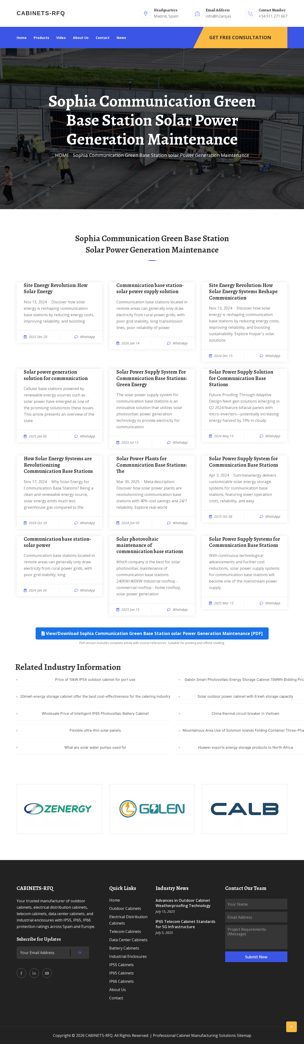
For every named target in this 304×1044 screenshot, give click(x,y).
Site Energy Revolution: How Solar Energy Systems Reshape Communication (243, 291)
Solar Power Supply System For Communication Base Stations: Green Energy (151, 378)
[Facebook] (21, 973)
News (121, 37)
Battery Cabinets (124, 948)
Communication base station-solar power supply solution (150, 288)
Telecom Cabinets (125, 931)
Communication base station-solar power (57, 542)
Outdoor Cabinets (125, 908)
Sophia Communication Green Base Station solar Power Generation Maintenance (161, 155)
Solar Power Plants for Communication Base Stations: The (151, 465)
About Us (81, 37)
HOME (62, 155)
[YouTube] (47, 973)
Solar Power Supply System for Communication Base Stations (243, 462)
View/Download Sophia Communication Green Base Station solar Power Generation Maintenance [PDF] (154, 633)
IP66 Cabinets (121, 981)
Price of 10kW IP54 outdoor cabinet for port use (95, 679)
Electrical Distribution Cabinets (128, 920)
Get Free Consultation (240, 37)
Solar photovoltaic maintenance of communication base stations (149, 545)
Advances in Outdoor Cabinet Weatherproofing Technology (183, 903)
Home (22, 37)
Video (61, 37)
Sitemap (244, 1035)
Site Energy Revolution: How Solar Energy (56, 288)
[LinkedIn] (34, 973)
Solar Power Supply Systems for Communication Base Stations (244, 542)
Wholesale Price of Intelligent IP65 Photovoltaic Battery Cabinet (95, 713)
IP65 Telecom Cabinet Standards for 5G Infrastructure (185, 924)
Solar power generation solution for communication (56, 375)
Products (41, 37)
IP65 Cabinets (121, 973)
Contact (102, 37)
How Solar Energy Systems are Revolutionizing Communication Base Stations (58, 465)
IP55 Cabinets (121, 964)
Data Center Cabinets (128, 939)
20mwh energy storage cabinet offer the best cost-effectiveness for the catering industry (95, 696)
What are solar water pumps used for (95, 747)
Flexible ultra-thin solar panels (95, 730)
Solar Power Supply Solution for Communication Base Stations (241, 378)
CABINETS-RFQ (41, 13)
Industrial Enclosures (128, 956)
